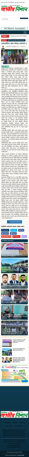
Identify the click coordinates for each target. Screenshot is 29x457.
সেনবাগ (22, 40)
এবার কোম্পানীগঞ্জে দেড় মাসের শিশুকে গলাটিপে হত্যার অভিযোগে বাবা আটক (12, 333)
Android (23, 422)
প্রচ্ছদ (4, 40)
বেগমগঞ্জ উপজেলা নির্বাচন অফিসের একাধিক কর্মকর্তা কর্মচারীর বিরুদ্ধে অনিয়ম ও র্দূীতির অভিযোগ (14, 285)
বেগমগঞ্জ (19, 40)
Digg (21, 230)
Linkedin (5, 233)
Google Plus (7, 236)
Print (24, 236)
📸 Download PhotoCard (14, 222)
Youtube (10, 426)
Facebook (5, 230)
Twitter (14, 230)
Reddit (14, 233)
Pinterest (16, 236)
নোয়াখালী (14, 40)
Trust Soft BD (20, 455)
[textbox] (14, 143)
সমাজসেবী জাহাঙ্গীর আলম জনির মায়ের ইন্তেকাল (12, 271)
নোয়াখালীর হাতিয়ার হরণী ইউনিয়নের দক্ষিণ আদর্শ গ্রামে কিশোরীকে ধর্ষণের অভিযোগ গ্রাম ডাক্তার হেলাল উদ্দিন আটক (14, 301)
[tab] (14, 337)
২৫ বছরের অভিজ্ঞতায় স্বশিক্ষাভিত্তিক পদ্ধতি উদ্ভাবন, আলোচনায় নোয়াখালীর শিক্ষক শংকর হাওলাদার (14, 316)
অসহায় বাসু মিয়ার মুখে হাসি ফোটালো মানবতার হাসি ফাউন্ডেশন (12, 255)
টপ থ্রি (10, 40)
